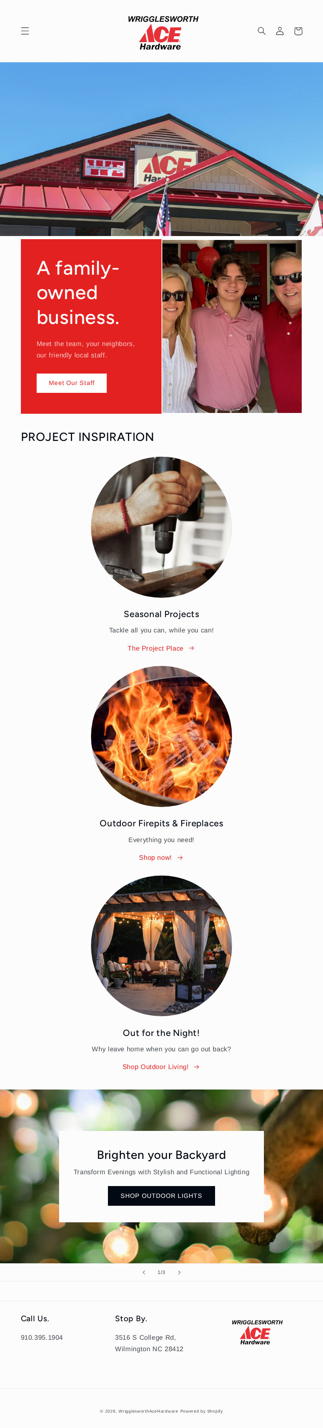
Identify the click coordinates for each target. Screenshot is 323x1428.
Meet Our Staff (72, 382)
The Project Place (156, 648)
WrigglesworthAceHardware (148, 1411)
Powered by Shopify (201, 1411)
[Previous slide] (143, 1272)
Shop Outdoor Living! (156, 1067)
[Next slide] (179, 1272)
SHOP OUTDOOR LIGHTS (162, 1195)
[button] (25, 31)
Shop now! (155, 857)
